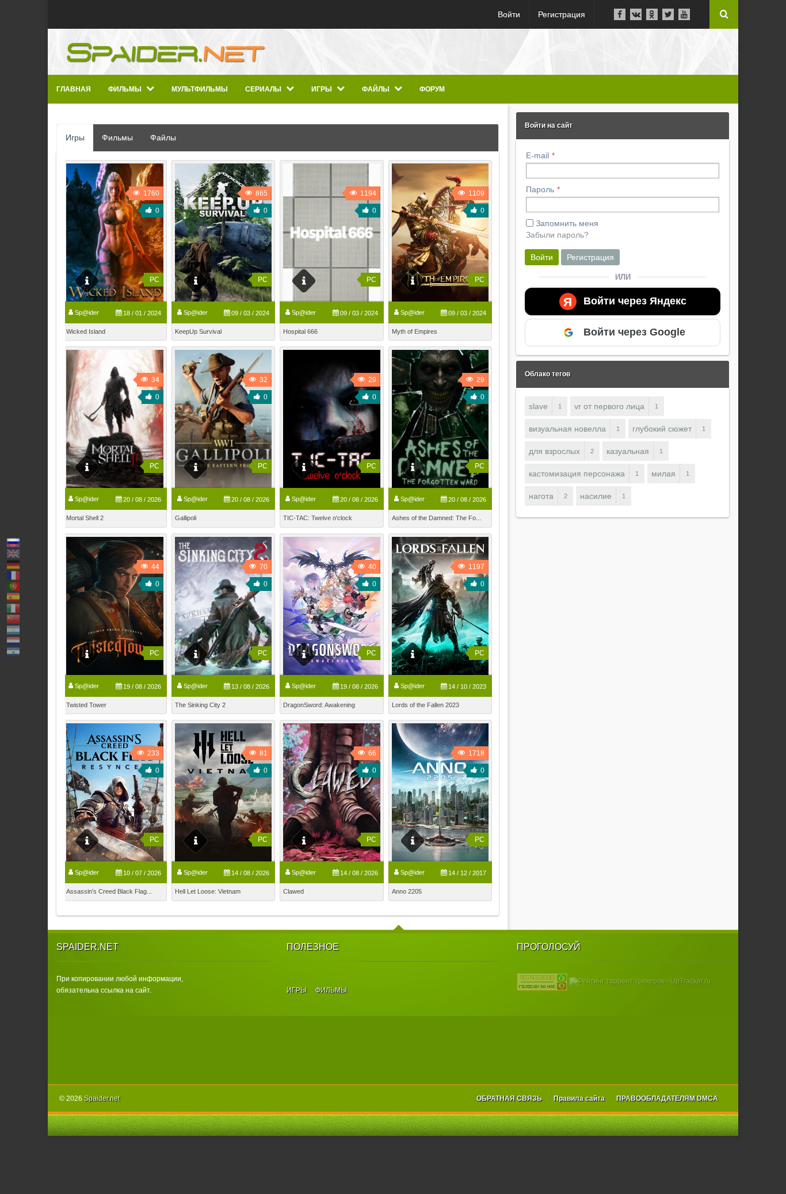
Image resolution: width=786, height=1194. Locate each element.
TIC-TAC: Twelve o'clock (317, 517)
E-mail (537, 155)
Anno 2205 (407, 891)
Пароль (540, 189)
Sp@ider (87, 312)
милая (663, 473)
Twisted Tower (86, 704)
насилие (596, 496)
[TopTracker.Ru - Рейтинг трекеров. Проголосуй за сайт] (542, 981)
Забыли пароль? (557, 234)
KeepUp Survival (198, 331)
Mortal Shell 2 (85, 517)
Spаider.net (102, 1098)
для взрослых (554, 451)
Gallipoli (185, 517)
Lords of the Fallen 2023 (425, 704)
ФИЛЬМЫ (331, 990)
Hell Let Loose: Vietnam (208, 891)
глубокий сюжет (662, 428)
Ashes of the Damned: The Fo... (436, 517)
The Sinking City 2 (200, 704)
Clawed (293, 891)
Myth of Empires (414, 331)
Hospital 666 (300, 331)
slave (538, 406)
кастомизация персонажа (577, 473)
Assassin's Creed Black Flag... (109, 891)
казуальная (627, 451)
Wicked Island (85, 331)
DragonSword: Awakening (319, 704)
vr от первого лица (609, 406)
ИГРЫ (297, 990)
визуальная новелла (567, 428)
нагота (541, 496)
